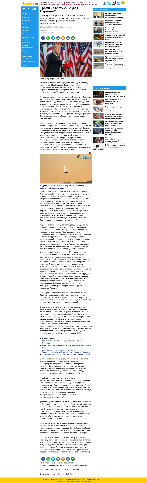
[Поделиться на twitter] (53, 38)
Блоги (24, 34)
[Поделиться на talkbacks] (73, 38)
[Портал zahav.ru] (118, 3)
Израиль (69, 27)
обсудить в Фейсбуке (65, 474)
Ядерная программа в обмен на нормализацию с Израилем (66, 352)
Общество (26, 20)
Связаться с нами (28, 61)
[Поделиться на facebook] (43, 38)
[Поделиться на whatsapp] (48, 38)
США (56, 27)
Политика (25, 17)
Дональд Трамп (48, 27)
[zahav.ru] (104, 3)
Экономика (26, 24)
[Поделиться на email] (58, 38)
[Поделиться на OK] (63, 38)
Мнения (29, 9)
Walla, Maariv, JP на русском (86, 4)
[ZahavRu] (114, 3)
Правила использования (27, 46)
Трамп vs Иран (44, 4)
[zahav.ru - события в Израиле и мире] (109, 3)
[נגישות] (123, 2)
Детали (50, 32)
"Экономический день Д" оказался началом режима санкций (66, 354)
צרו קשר (25, 65)
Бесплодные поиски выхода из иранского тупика (61, 350)
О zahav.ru (26, 42)
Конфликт (25, 14)
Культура (25, 27)
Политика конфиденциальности (30, 52)
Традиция (25, 30)
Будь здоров (70, 4)
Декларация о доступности (27, 57)
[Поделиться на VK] (68, 38)
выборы (62, 27)
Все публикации (28, 37)
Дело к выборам (57, 4)
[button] (90, 153)
